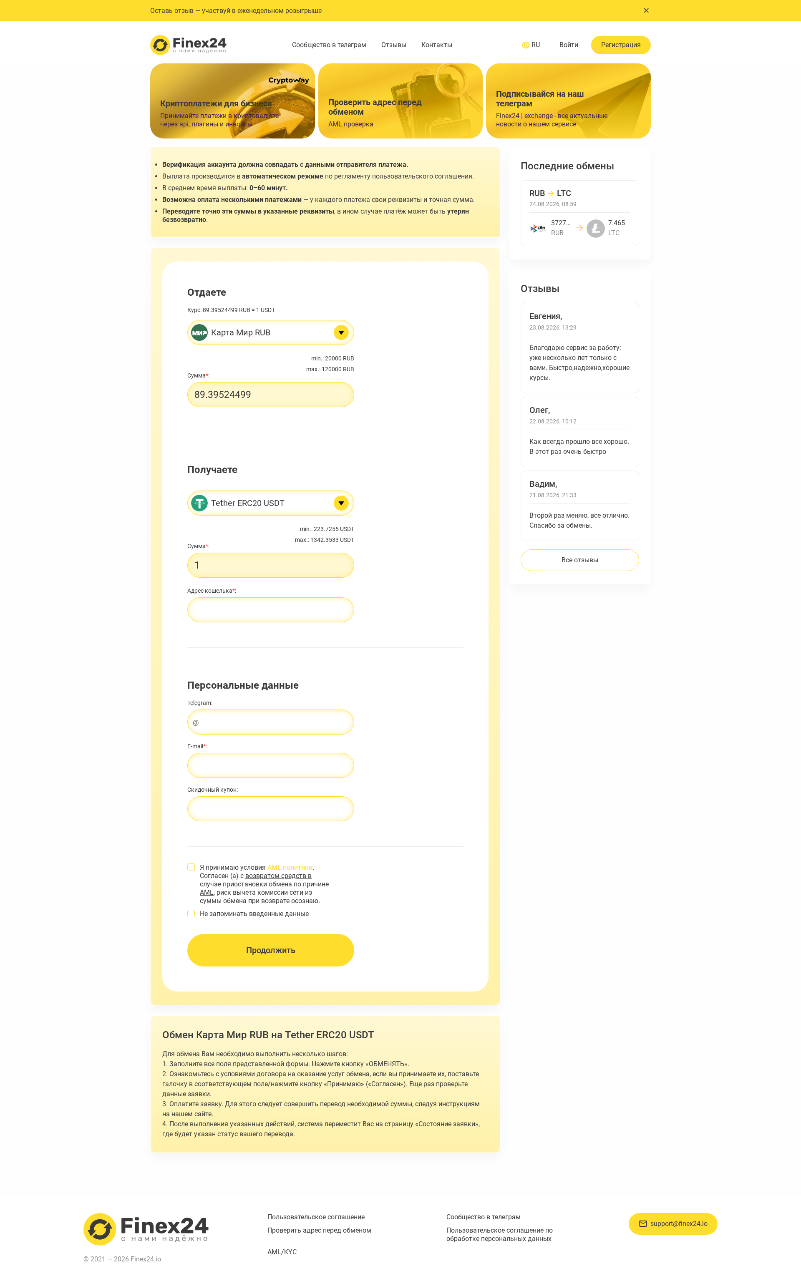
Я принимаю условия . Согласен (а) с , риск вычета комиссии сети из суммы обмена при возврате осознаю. (264, 884)
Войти (568, 45)
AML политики (289, 867)
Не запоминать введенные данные (254, 914)
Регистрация (621, 45)
